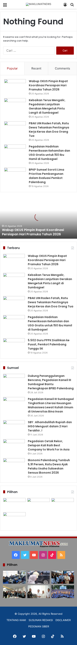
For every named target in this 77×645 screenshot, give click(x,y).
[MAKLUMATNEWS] (38, 4)
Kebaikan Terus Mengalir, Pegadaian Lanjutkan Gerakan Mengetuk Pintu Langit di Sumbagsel (47, 106)
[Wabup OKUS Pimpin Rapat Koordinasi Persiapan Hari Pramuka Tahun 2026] (15, 86)
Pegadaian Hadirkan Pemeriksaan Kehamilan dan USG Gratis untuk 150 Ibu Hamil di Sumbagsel (49, 152)
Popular (12, 68)
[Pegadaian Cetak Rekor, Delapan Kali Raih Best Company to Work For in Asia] (14, 446)
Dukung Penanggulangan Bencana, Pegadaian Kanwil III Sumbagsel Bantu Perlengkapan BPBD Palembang (51, 382)
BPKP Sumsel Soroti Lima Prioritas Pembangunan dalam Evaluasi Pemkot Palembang (46, 176)
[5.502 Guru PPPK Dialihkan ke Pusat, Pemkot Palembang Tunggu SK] (14, 345)
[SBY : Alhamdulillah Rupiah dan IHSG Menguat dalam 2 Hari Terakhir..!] (14, 427)
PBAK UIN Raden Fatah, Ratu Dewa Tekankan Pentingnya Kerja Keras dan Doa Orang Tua (49, 129)
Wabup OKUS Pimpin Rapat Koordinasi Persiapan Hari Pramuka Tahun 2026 (48, 85)
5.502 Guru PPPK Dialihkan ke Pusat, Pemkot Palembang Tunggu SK (48, 344)
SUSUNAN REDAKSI (41, 620)
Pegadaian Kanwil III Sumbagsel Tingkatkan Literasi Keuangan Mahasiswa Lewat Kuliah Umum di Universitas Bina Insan (51, 405)
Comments (62, 68)
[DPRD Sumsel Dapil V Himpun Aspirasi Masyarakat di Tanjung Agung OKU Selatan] (38, 504)
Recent (36, 68)
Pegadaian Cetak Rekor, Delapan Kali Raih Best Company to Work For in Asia (48, 445)
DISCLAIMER (63, 620)
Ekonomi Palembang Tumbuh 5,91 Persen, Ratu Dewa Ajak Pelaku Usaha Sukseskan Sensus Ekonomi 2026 (49, 466)
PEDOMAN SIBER (38, 626)
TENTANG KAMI (16, 620)
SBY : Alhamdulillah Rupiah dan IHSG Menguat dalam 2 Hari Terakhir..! (50, 426)
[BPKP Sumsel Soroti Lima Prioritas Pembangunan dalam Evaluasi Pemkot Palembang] (15, 175)
